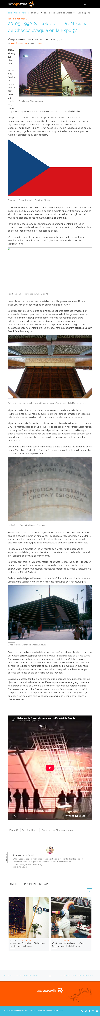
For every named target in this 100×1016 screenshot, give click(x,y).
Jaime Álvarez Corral (19, 43)
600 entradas (20, 867)
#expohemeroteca (21, 13)
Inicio (10, 13)
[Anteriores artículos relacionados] (83, 891)
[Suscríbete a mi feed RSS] (82, 1011)
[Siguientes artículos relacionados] (89, 891)
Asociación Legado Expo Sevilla (22, 1010)
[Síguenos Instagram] (93, 1011)
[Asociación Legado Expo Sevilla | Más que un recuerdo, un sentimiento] (21, 3)
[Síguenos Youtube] (97, 1011)
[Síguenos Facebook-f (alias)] (89, 1011)
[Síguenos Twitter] (86, 1011)
